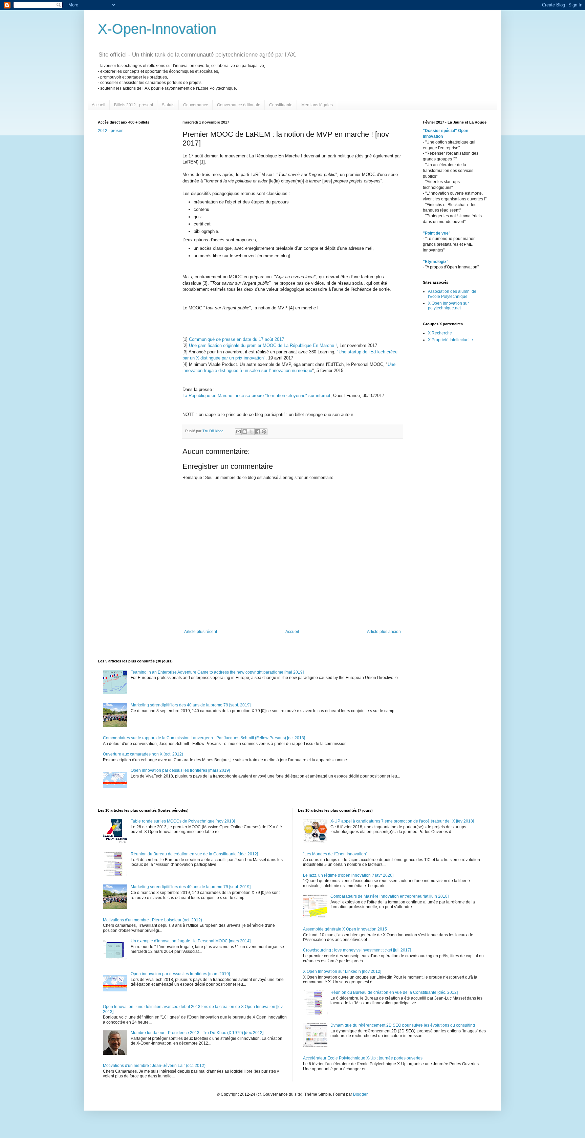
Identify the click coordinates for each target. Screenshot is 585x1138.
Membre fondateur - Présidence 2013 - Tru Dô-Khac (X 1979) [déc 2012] (197, 1032)
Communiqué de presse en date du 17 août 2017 (236, 339)
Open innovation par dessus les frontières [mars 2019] (180, 770)
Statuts (168, 105)
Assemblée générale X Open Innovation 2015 (345, 929)
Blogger (360, 1094)
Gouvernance (195, 105)
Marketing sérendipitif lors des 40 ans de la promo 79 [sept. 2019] (191, 705)
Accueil (98, 105)
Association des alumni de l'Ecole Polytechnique (452, 294)
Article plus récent (200, 631)
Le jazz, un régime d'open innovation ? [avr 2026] (348, 875)
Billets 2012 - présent (133, 105)
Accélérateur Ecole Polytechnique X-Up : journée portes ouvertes (362, 1058)
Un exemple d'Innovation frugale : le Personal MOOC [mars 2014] (191, 941)
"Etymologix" (436, 261)
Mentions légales (317, 105)
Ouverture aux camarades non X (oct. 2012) (143, 754)
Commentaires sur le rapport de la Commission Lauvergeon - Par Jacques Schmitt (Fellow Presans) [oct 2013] (204, 738)
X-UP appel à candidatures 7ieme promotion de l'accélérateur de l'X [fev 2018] (402, 821)
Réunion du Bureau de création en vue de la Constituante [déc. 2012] (194, 854)
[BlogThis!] (244, 431)
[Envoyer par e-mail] (238, 431)
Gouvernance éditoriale (238, 105)
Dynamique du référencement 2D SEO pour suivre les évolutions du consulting (402, 1025)
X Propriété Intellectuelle (450, 339)
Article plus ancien (384, 631)
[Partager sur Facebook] (257, 431)
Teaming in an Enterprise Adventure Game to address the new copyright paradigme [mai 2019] (217, 672)
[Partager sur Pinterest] (264, 431)
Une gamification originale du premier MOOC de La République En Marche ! (262, 345)
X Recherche (440, 333)
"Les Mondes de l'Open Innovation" (335, 854)
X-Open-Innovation (157, 29)
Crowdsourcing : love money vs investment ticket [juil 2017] (357, 950)
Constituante (280, 105)
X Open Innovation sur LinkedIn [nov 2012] (342, 971)
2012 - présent (111, 130)
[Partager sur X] (251, 431)
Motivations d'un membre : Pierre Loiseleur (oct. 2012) (152, 920)
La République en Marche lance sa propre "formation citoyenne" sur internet (256, 395)
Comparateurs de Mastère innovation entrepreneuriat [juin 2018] (389, 896)
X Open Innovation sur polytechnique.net (448, 305)
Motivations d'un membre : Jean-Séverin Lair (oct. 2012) (154, 1065)
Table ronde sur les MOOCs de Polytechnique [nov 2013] (183, 821)
